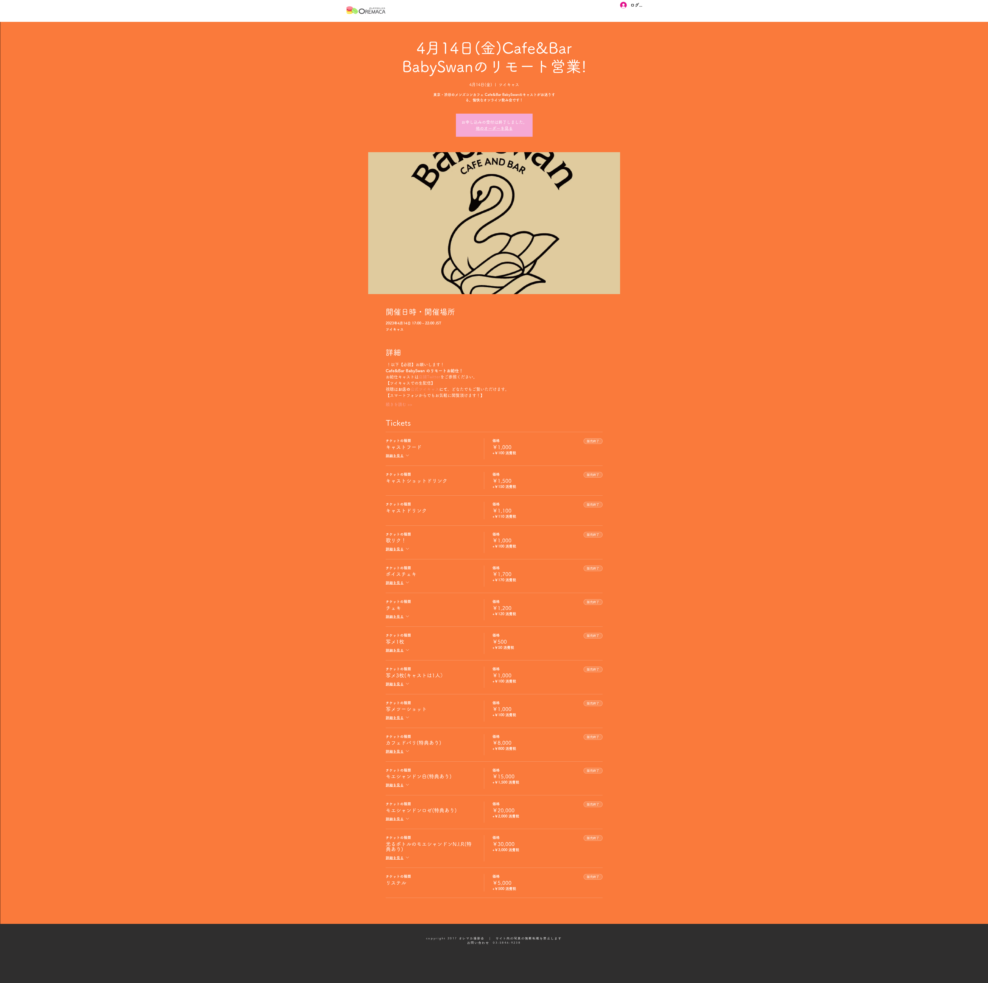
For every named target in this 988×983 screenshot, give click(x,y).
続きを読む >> (399, 404)
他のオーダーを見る (494, 128)
